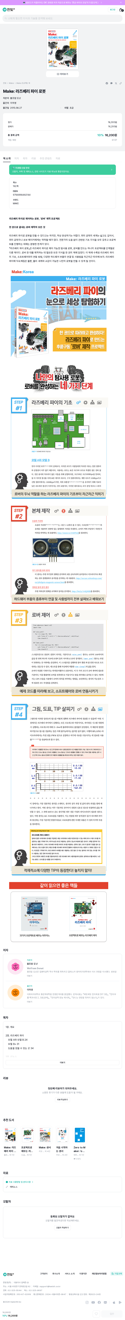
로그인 (112, 9)
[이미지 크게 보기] (62, 49)
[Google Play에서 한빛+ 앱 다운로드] (120, 1302)
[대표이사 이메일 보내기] (28, 1283)
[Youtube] (93, 1302)
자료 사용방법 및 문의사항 (20, 1182)
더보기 (62, 1062)
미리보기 (64, 74)
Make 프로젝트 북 (23, 83)
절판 (112, 1313)
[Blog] (105, 1302)
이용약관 (83, 1273)
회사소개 (56, 1273)
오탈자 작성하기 (62, 1228)
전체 (4, 83)
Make (11, 83)
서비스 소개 (70, 1273)
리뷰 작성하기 (62, 1100)
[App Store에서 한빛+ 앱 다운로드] (114, 1302)
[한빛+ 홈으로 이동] (8, 9)
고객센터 (44, 1273)
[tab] (7, 158)
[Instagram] (87, 1302)
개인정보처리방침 (99, 1273)
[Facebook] (99, 1302)
